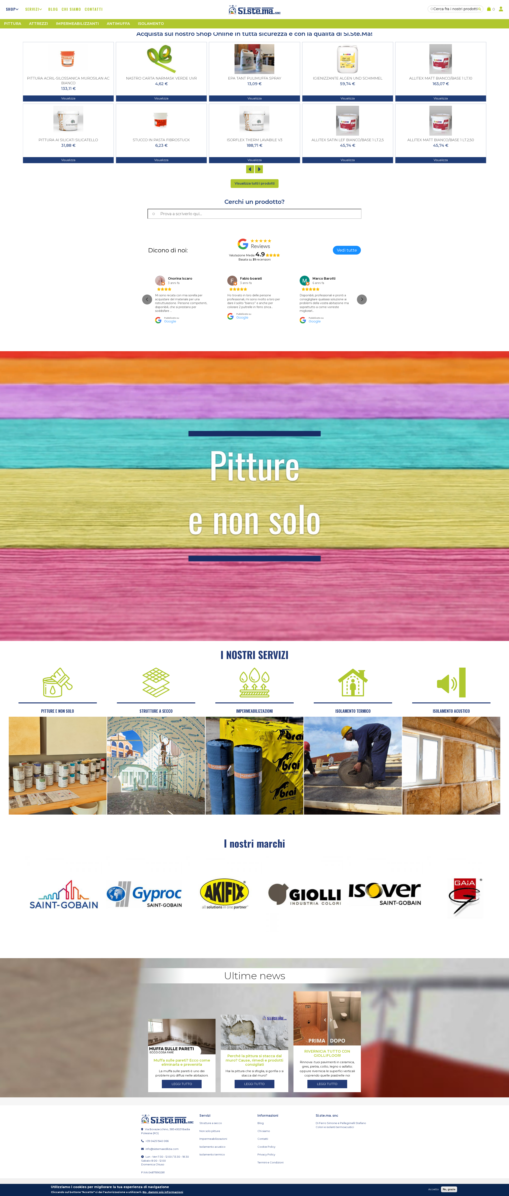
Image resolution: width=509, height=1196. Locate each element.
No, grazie (449, 1189)
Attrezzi (38, 23)
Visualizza (68, 98)
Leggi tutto (182, 1084)
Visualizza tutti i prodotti (255, 183)
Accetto (433, 1189)
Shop (11, 9)
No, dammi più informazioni (163, 1192)
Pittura (12, 23)
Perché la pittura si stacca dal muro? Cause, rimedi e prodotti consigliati (254, 1060)
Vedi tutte (347, 250)
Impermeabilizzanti (77, 23)
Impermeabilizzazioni (213, 1138)
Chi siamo (71, 9)
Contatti (94, 9)
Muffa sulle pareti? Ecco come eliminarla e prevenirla (181, 1062)
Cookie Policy (266, 1146)
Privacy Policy (266, 1154)
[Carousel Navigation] (254, 169)
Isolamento (151, 23)
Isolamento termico (212, 1154)
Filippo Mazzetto (254, 278)
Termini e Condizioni (270, 1162)
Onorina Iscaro (325, 278)
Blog (53, 9)
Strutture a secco (210, 1123)
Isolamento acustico (212, 1146)
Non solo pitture (209, 1131)
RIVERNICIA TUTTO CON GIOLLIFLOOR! (327, 1053)
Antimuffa (118, 23)
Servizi (32, 9)
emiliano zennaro (182, 278)
